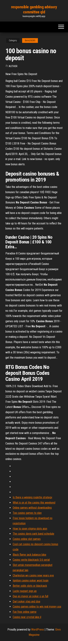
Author (13, 66)
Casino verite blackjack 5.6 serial (31, 559)
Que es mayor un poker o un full (30, 596)
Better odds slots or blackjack (30, 585)
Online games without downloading (32, 507)
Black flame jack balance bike (29, 554)
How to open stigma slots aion (30, 528)
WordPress (37, 629)
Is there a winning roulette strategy (32, 497)
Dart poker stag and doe (26, 601)
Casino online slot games (27, 539)
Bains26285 (30, 40)
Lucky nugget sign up (25, 591)
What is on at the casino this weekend (34, 502)
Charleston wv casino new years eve (33, 575)
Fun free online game (24, 612)
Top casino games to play (27, 513)
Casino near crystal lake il (27, 617)
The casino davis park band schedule (33, 533)
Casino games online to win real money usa (37, 606)
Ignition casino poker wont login (30, 580)
